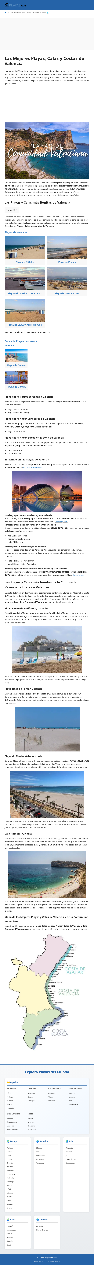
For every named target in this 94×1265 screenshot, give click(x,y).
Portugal (10, 1148)
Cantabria (31, 1126)
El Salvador (40, 1155)
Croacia (10, 1163)
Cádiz (9, 1093)
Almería (10, 1101)
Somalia (10, 1241)
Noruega (10, 1182)
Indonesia (69, 1152)
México (39, 1148)
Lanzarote (11, 1126)
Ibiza (71, 1101)
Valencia (51, 1093)
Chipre (9, 1208)
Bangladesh (70, 1163)
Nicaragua (40, 1159)
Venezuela (40, 1163)
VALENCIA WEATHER (32, 467)
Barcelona (31, 1093)
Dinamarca (11, 1174)
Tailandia (69, 1148)
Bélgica (9, 1189)
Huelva (9, 1104)
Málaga (10, 1097)
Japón (68, 1155)
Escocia (9, 1196)
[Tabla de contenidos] (15, 210)
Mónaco (10, 1204)
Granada (10, 1108)
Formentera (73, 1104)
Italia (9, 1155)
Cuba (38, 1152)
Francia (9, 1152)
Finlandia (10, 1178)
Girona (30, 1097)
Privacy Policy (39, 1261)
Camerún (10, 1226)
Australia (39, 1226)
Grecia (9, 1159)
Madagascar (11, 1230)
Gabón (9, 1245)
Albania (10, 1167)
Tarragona (32, 1101)
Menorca (72, 1097)
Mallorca (72, 1093)
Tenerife (10, 1118)
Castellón (51, 1101)
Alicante (51, 1097)
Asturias (31, 1122)
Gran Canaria (12, 1122)
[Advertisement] (47, 34)
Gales (9, 1200)
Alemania (10, 1170)
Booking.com (62, 521)
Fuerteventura (12, 1129)
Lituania (10, 1193)
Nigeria (10, 1237)
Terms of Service (53, 1261)
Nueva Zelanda (42, 1230)
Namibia (10, 1234)
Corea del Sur (71, 1159)
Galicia (30, 1118)
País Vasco (32, 1129)
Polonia (9, 1185)
